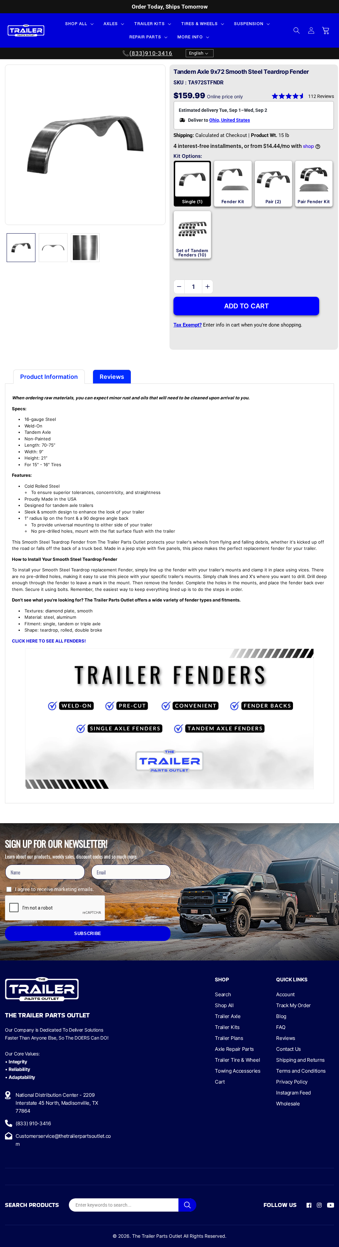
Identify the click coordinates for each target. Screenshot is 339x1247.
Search (223, 994)
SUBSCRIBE (87, 933)
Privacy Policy (292, 1081)
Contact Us (288, 1049)
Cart (220, 1081)
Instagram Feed (293, 1092)
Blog (281, 1016)
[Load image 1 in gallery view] (21, 247)
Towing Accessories (238, 1070)
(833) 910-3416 (33, 1123)
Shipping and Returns (300, 1059)
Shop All (224, 1005)
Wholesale (288, 1103)
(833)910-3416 (150, 53)
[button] (78, 23)
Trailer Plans (229, 1038)
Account (285, 994)
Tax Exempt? (187, 325)
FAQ (280, 1027)
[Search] (187, 1205)
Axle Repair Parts (234, 1049)
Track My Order (293, 1005)
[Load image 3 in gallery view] (85, 247)
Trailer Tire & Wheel (237, 1059)
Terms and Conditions (301, 1070)
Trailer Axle (227, 1016)
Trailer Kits (227, 1027)
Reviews (285, 1038)
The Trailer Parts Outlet (157, 1236)
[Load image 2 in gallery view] (53, 247)
